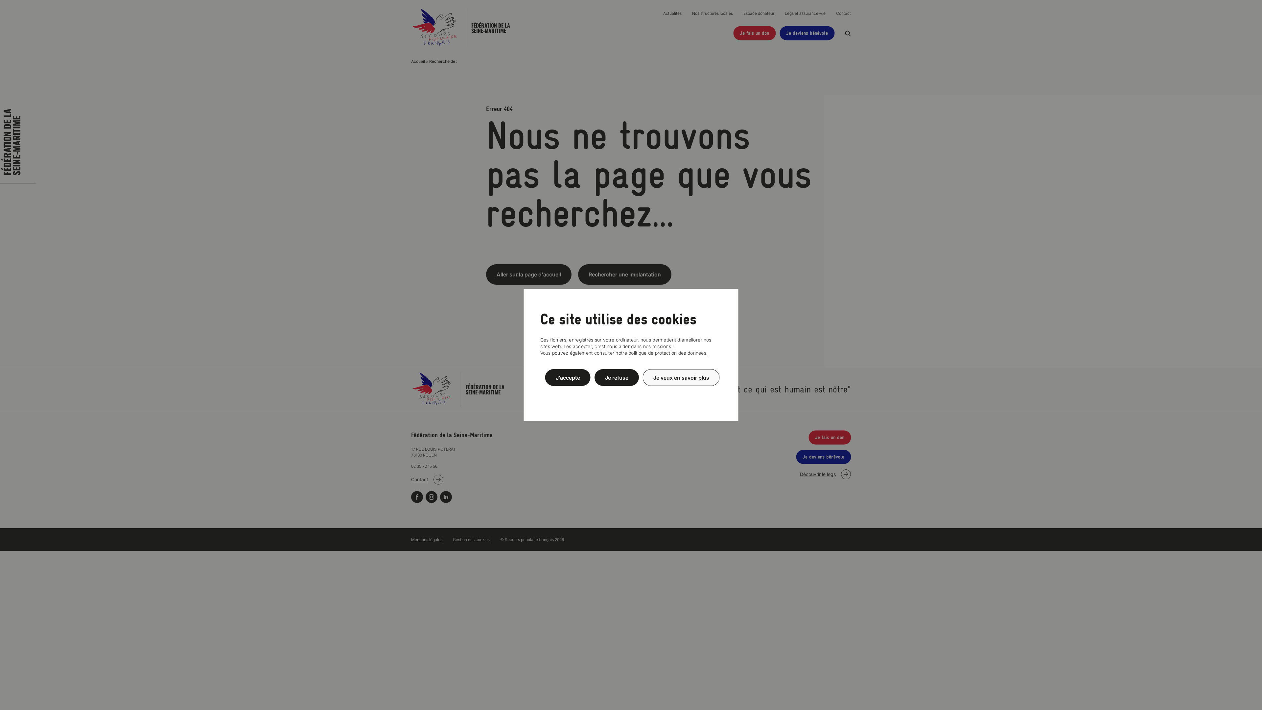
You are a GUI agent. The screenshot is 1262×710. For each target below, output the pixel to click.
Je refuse (616, 377)
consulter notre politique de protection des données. (651, 353)
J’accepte (568, 377)
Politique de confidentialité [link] (631, 393)
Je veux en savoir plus (681, 377)
